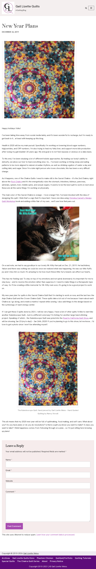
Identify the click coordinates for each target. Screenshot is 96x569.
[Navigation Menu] (91, 8)
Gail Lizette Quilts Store (23, 558)
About (44, 561)
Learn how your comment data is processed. (55, 534)
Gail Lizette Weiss (31, 553)
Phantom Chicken (45, 558)
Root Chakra (16, 181)
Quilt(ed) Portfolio (64, 558)
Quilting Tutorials (83, 558)
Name (9, 459)
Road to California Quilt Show (75, 318)
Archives (6, 558)
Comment (10, 491)
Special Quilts (8, 561)
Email (9, 470)
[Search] (86, 8)
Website (9, 481)
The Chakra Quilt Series (28, 561)
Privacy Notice (56, 561)
